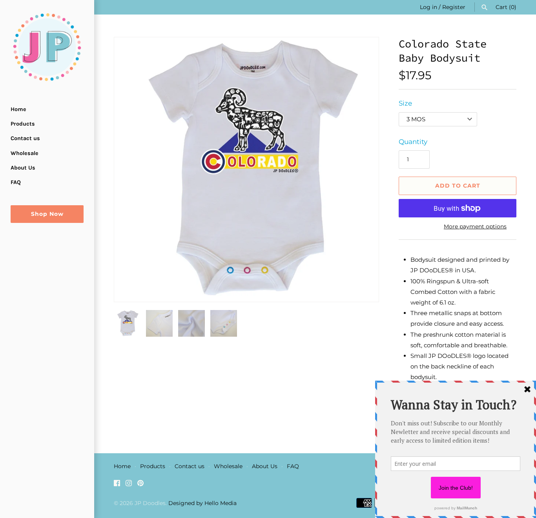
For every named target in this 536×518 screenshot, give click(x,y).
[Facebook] (117, 485)
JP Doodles (150, 503)
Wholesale (24, 153)
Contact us (25, 138)
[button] (362, 169)
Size (405, 103)
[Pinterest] (140, 485)
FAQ (16, 182)
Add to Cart (457, 185)
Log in (428, 7)
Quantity (413, 142)
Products (23, 123)
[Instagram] (129, 485)
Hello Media (220, 503)
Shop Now (47, 213)
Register (453, 7)
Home (18, 109)
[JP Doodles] (47, 47)
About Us (23, 167)
